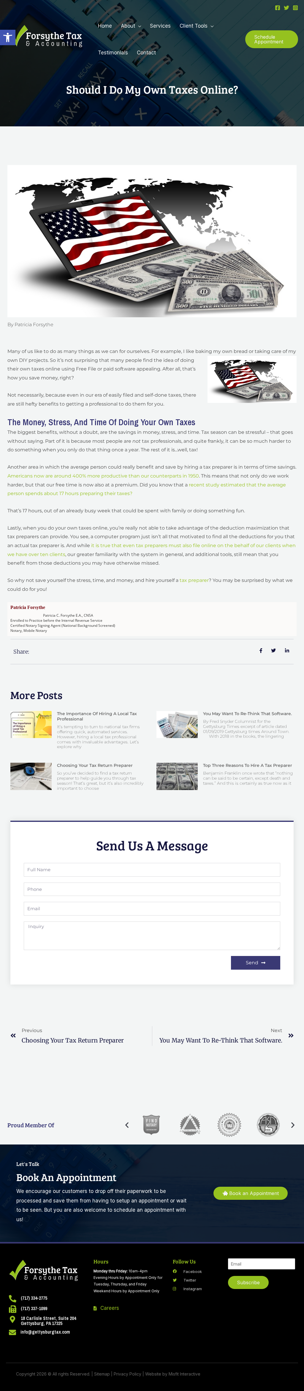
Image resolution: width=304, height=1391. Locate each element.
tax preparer (194, 580)
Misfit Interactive (184, 1373)
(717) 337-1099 (34, 1308)
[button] (7, 37)
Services (160, 26)
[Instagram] (295, 7)
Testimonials (113, 53)
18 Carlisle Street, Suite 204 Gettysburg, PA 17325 (48, 1320)
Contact (146, 53)
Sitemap (102, 1373)
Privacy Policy (127, 1373)
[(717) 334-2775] (12, 1298)
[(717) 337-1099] (12, 1309)
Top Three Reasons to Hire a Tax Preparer (247, 765)
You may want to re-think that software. (247, 713)
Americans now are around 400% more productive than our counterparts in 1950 (103, 476)
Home (105, 26)
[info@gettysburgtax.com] (12, 1332)
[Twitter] (286, 7)
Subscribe (248, 1282)
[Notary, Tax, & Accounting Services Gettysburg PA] (47, 39)
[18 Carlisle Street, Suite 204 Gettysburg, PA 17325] (12, 1319)
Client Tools (194, 26)
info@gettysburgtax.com (45, 1332)
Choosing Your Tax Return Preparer (95, 765)
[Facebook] (277, 7)
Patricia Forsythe (27, 607)
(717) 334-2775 (34, 1298)
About (128, 26)
